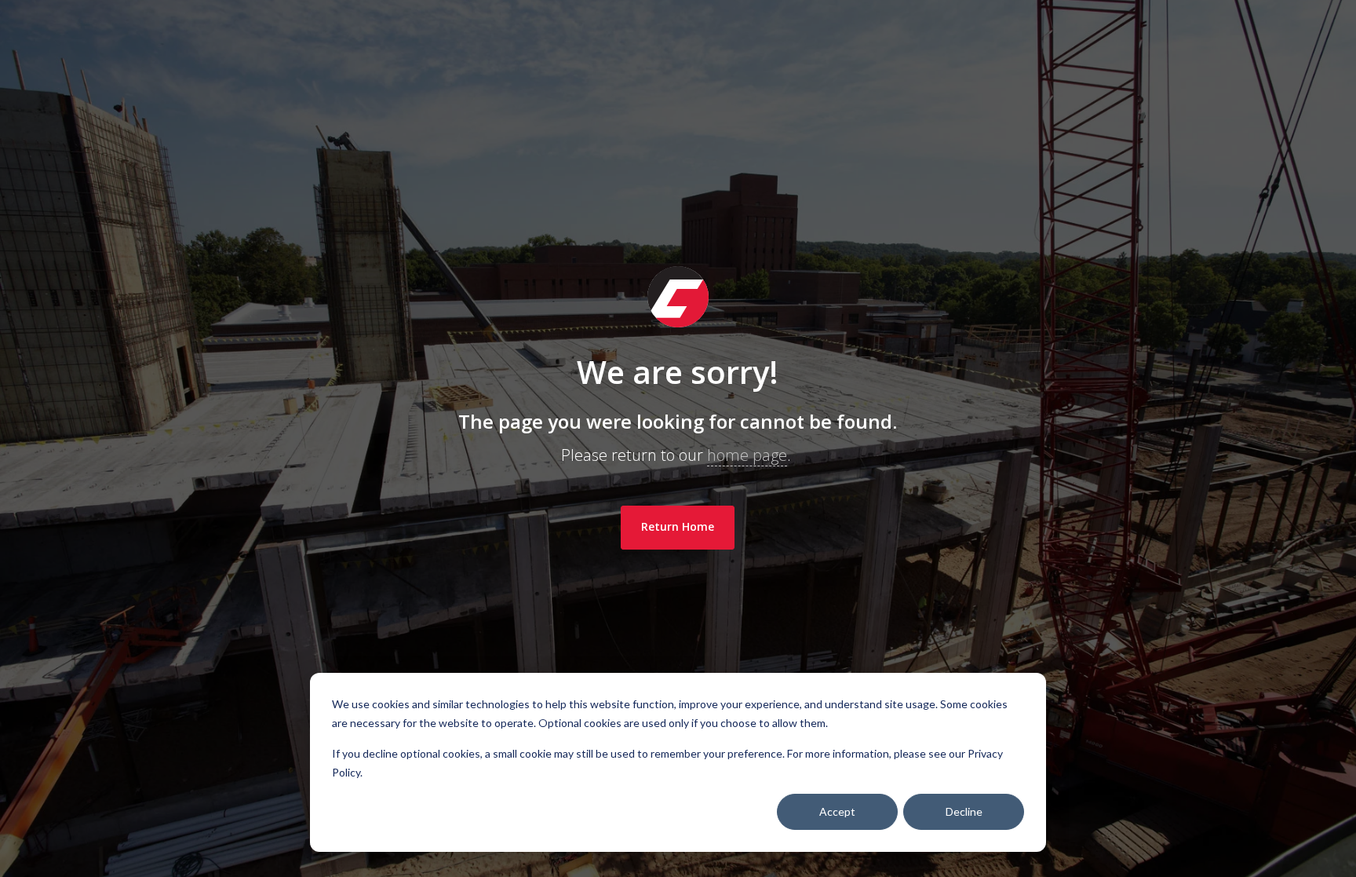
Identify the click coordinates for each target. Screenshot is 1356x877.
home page (747, 455)
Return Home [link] (677, 526)
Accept (837, 811)
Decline (964, 811)
